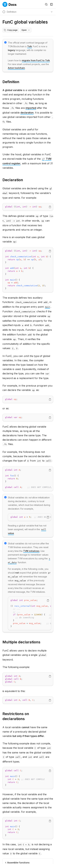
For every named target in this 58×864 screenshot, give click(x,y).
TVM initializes (31, 551)
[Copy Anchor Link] (22, 82)
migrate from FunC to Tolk (36, 60)
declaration (27, 112)
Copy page (12, 30)
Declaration (12, 180)
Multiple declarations (21, 642)
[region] (28, 207)
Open (24, 30)
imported (31, 107)
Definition (10, 82)
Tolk (29, 46)
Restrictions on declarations (15, 716)
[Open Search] (46, 4)
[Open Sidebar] (51, 4)
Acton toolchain (16, 68)
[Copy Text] (50, 207)
